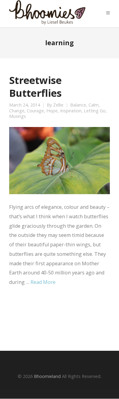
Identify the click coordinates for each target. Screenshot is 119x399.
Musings (17, 116)
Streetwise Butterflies (35, 86)
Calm (93, 105)
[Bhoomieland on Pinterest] (84, 318)
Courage (35, 111)
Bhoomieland (47, 376)
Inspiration (70, 111)
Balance (78, 105)
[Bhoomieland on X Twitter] (33, 318)
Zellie (58, 105)
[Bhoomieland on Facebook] (16, 318)
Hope (52, 111)
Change (16, 111)
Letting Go (95, 111)
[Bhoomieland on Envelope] (50, 317)
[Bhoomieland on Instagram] (67, 318)
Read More (43, 282)
